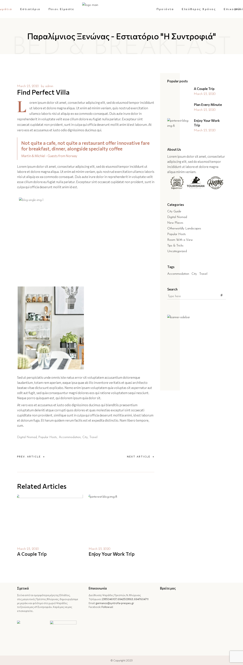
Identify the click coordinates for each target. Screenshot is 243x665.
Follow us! (107, 606)
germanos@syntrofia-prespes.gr (115, 603)
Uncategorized (177, 251)
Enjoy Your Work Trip (112, 554)
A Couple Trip (32, 554)
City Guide (174, 211)
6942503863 (125, 599)
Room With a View (180, 240)
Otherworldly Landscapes (184, 228)
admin (49, 86)
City (85, 437)
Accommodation (70, 437)
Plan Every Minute (208, 104)
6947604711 (141, 599)
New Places (175, 222)
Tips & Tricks (175, 245)
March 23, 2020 (28, 86)
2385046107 (109, 599)
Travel (93, 437)
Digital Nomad (27, 437)
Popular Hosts (47, 437)
